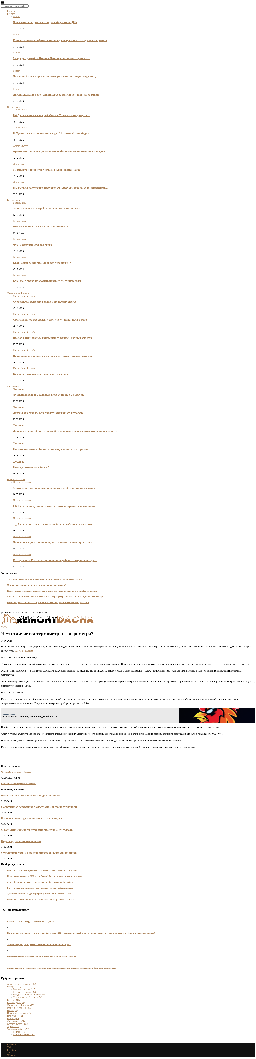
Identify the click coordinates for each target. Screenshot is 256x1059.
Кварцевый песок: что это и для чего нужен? (42, 262)
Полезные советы (16, 479)
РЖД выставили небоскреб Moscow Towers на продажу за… (51, 115)
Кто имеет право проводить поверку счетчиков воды (47, 280)
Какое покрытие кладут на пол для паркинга (30, 795)
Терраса (13, 1026)
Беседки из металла (25, 992)
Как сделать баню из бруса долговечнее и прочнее (30, 921)
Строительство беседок (27, 997)
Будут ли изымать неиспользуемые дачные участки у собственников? (40, 888)
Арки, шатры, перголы (21, 984)
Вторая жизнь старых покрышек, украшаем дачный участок (52, 337)
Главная (11, 11)
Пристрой (15, 1016)
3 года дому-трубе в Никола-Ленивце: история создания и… (51, 58)
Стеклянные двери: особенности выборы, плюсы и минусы (39, 852)
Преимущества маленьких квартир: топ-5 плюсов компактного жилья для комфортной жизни (52, 591)
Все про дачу (13, 200)
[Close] (2, 3)
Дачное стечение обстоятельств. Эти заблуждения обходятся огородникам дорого (65, 430)
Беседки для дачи (24, 989)
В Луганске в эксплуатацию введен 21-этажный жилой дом (51, 133)
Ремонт (11, 14)
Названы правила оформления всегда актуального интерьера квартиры (60, 40)
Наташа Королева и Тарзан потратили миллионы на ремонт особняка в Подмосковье (48, 603)
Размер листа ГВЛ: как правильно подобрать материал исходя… (55, 560)
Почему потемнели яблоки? (31, 467)
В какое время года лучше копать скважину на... (32, 818)
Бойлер (19, 1032)
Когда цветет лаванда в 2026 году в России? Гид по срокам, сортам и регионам (44, 876)
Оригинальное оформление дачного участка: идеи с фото (50, 319)
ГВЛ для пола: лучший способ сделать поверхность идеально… (54, 506)
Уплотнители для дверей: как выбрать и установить (46, 208)
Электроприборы (18, 1029)
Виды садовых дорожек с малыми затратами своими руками (52, 355)
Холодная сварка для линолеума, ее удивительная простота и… (54, 542)
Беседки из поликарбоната (29, 994)
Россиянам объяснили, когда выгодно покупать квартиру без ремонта (40, 899)
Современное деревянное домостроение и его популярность (39, 806)
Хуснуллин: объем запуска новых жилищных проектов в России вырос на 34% (44, 579)
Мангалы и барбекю (19, 1008)
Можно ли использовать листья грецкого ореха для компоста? (36, 585)
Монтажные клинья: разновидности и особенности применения (54, 487)
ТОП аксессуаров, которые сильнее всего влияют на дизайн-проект (39, 945)
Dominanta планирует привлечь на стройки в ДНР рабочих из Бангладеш (42, 870)
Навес (12, 1010)
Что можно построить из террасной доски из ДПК (45, 22)
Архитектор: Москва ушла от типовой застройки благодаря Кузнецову (59, 151)
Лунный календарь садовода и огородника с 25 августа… (50, 394)
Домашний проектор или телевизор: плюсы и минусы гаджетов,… (56, 76)
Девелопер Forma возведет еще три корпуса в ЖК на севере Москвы (39, 894)
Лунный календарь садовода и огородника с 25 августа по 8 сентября (40, 882)
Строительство (14, 107)
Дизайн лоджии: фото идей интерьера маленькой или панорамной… (57, 94)
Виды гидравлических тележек (21, 841)
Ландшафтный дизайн (18, 293)
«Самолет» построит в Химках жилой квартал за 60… (48, 169)
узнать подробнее (24, 650)
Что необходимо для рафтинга (32, 244)
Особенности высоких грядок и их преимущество (45, 301)
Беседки (14, 986)
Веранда (14, 1000)
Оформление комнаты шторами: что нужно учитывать (37, 829)
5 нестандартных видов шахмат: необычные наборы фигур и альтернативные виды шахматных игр (55, 597)
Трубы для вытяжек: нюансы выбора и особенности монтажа (53, 524)
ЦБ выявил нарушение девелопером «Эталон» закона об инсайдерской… (60, 187)
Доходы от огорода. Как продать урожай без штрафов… (49, 412)
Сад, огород (13, 386)
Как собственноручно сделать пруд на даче (40, 373)
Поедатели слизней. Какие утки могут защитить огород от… (52, 449)
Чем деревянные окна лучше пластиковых (40, 226)
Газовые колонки (24, 1034)
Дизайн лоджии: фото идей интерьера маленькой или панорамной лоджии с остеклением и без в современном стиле (62, 968)
